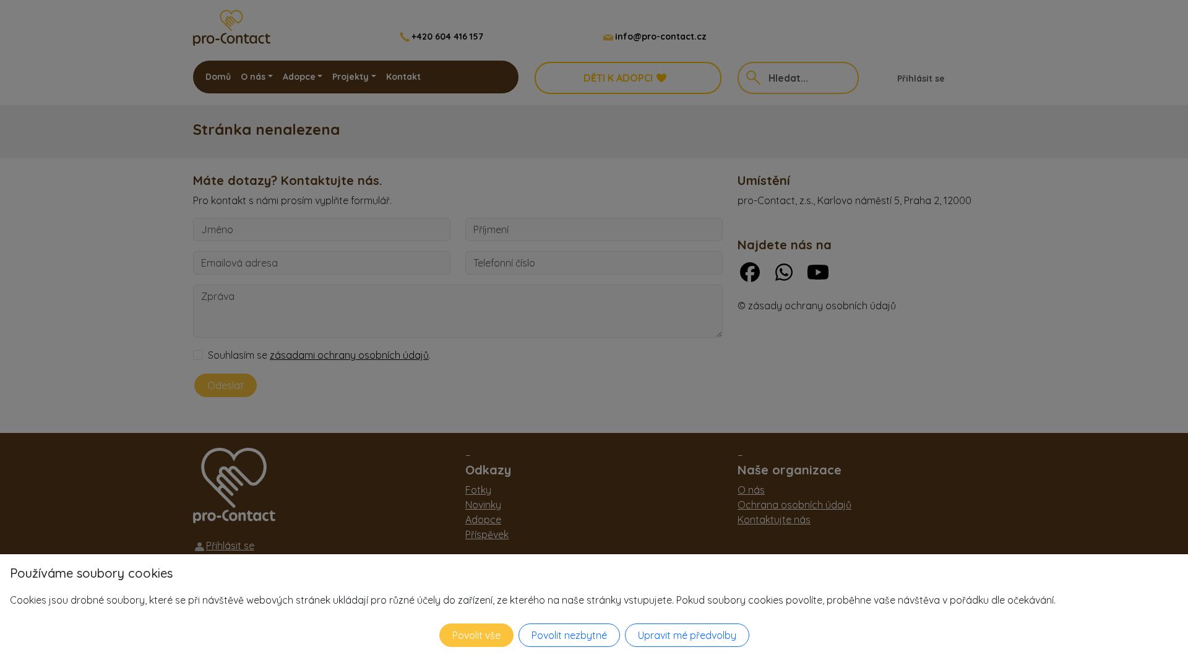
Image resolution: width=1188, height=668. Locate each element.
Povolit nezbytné (569, 635)
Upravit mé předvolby (687, 635)
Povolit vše (476, 635)
